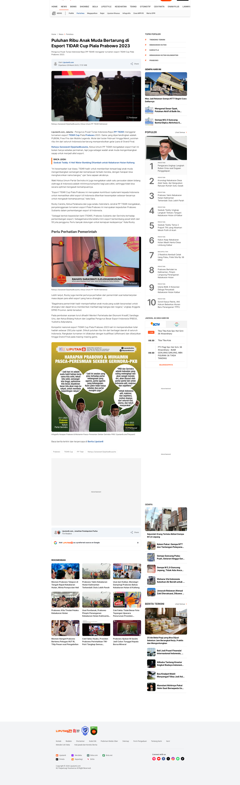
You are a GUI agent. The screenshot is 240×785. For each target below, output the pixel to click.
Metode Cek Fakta (63, 745)
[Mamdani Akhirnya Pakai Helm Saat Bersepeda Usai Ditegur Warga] (151, 687)
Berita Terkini (154, 603)
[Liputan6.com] (55, 64)
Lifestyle (106, 6)
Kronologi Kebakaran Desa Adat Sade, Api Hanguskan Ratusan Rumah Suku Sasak (170, 183)
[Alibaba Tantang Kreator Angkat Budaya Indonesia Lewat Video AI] (151, 663)
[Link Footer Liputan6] (68, 731)
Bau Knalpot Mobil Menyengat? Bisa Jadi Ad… (171, 675)
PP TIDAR (119, 132)
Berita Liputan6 (95, 441)
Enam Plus (173, 6)
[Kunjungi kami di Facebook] (163, 758)
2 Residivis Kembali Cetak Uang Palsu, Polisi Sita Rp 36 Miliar (171, 257)
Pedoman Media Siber (109, 741)
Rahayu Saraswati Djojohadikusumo (69, 147)
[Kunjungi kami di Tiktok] (182, 758)
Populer (151, 132)
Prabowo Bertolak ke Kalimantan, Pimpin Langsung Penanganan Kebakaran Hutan (168, 273)
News (64, 6)
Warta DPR (150, 13)
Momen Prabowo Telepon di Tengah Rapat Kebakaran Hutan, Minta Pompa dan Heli (65, 585)
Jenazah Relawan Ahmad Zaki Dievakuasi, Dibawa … (170, 592)
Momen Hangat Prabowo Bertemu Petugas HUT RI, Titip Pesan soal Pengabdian (64, 641)
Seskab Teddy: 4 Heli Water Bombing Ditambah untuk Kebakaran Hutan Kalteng (94, 162)
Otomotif (145, 6)
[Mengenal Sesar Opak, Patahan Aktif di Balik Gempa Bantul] (149, 110)
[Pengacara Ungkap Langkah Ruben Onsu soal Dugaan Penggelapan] (166, 148)
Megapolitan (92, 13)
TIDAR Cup (74, 135)
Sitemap (125, 741)
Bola (95, 6)
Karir (168, 741)
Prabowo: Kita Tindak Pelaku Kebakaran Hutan (65, 611)
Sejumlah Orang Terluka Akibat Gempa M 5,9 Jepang (165, 535)
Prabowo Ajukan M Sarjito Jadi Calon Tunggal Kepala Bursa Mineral (125, 641)
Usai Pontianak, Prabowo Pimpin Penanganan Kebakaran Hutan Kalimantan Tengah (96, 613)
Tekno (133, 6)
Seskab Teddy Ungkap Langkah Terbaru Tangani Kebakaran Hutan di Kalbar (170, 213)
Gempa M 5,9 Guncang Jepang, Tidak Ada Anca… (170, 569)
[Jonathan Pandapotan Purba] (59, 532)
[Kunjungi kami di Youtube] (158, 758)
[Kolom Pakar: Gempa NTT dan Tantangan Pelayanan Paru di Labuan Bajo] (151, 545)
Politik (71, 13)
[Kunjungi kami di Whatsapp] (177, 758)
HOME (55, 6)
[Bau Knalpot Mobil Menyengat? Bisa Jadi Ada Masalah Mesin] (151, 675)
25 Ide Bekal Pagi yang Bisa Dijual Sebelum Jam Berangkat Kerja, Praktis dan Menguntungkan (165, 640)
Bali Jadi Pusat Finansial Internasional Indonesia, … (170, 652)
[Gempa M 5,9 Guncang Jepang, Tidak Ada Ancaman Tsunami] (151, 569)
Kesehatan (121, 6)
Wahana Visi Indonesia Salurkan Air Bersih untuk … (171, 580)
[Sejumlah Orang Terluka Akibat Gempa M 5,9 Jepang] (166, 519)
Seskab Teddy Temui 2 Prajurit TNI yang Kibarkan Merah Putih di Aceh (170, 227)
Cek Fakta (159, 6)
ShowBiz (84, 6)
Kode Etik (92, 741)
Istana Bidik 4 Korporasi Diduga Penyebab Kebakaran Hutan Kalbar (169, 289)
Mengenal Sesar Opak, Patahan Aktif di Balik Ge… (168, 110)
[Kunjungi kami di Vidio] (154, 758)
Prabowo (90, 135)
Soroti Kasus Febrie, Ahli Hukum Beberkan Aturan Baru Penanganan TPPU (169, 304)
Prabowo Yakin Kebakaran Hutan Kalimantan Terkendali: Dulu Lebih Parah (96, 585)
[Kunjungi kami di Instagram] (173, 758)
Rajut (102, 13)
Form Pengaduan (140, 741)
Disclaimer (80, 741)
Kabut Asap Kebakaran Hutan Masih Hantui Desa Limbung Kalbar (169, 242)
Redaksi (69, 741)
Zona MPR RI (138, 13)
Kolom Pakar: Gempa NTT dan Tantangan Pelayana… (170, 545)
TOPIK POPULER (153, 34)
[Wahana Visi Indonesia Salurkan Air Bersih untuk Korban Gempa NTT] (151, 580)
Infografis (127, 13)
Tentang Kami (156, 741)
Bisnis (73, 6)
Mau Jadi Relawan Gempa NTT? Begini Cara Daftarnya (165, 100)
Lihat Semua (180, 132)
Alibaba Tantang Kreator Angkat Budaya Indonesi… (170, 663)
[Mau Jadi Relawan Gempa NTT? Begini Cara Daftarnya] (166, 84)
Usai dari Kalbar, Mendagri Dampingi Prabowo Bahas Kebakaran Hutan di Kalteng (126, 585)
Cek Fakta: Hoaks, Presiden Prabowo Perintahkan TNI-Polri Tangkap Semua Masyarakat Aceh (95, 641)
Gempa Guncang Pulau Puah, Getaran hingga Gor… (171, 557)
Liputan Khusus (113, 13)
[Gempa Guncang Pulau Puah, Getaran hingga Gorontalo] (151, 557)
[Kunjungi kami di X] (168, 758)
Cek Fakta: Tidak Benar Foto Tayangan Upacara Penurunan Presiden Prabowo (126, 613)
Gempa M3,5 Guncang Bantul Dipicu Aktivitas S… (168, 121)
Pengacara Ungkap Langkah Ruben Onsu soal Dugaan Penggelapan (171, 168)
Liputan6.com (68, 62)
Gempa (149, 504)
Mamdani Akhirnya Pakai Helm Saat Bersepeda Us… (170, 687)
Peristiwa (80, 13)
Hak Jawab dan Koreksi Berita (85, 745)
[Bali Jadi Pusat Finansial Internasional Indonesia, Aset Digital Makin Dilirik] (151, 652)
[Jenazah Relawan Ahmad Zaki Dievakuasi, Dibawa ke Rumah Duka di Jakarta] (151, 592)
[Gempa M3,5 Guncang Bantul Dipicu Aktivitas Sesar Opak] (149, 121)
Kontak (58, 741)
